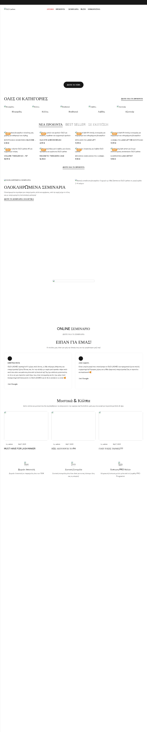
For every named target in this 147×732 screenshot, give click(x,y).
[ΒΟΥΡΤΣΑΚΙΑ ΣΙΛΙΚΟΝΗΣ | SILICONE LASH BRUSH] (20, 134)
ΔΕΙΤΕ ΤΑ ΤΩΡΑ (73, 85)
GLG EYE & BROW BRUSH (50, 140)
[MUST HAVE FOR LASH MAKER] (26, 426)
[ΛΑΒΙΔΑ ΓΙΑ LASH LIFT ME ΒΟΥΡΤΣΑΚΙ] (127, 134)
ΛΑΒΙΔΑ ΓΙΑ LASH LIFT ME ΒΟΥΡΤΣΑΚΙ (127, 140)
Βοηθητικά (73, 111)
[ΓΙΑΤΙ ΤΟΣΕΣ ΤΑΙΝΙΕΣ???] (121, 426)
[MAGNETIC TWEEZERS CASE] (56, 150)
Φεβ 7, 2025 (22, 444)
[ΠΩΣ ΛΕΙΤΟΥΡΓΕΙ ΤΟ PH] (73, 426)
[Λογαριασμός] (138, 9)
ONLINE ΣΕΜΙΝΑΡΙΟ (73, 329)
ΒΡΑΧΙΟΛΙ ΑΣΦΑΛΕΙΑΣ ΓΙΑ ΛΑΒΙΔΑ (89, 156)
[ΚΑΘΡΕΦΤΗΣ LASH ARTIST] (127, 150)
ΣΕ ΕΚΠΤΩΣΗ (98, 124)
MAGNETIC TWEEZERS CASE (52, 156)
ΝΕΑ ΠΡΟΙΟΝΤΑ (51, 124)
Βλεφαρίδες (17, 111)
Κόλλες (45, 111)
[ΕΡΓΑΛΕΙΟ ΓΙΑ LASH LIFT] (91, 134)
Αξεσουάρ (130, 111)
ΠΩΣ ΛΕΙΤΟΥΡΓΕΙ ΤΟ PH (63, 448)
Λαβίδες (101, 111)
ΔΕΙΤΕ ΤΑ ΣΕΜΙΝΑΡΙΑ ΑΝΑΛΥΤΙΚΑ (19, 199)
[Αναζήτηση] (134, 9)
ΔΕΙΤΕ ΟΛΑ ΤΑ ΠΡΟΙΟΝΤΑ (132, 99)
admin (10, 444)
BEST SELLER (75, 124)
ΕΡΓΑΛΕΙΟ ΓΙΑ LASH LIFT (85, 140)
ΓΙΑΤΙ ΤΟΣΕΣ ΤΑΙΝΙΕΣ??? (111, 448)
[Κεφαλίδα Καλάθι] (142, 9)
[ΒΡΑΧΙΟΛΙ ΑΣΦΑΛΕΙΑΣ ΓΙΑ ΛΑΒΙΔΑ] (91, 150)
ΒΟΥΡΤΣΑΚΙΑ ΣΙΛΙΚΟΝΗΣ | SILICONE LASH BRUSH (24, 140)
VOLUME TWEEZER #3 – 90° (16, 156)
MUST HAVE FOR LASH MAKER (19, 448)
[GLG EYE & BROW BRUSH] (56, 134)
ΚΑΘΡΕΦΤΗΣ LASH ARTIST (122, 156)
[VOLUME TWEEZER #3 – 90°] (20, 150)
